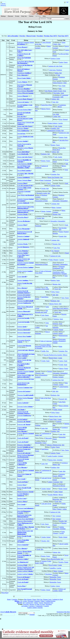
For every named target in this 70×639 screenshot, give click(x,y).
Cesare (21, 276)
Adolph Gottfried (25, 571)
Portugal (55, 79)
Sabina (57, 73)
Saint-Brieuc (44, 297)
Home (9, 599)
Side (58, 75)
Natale (21, 358)
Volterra (53, 152)
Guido (22, 154)
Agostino (23, 203)
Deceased (30, 601)
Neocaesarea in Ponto (41, 200)
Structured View (48, 602)
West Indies (56, 93)
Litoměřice (53, 568)
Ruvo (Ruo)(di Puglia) (53, 559)
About (8, 612)
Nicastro (61, 521)
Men (25, 599)
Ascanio (22, 141)
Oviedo (43, 361)
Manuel (24, 57)
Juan (23, 166)
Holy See (24, 16)
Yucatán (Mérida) (53, 494)
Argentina (59, 460)
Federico (22, 501)
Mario (22, 288)
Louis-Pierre (25, 62)
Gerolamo (22, 565)
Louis (25, 185)
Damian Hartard (25, 207)
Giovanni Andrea (25, 406)
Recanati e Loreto (42, 193)
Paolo (22, 431)
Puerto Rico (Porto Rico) (59, 148)
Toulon (61, 62)
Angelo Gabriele (24, 271)
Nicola (24, 170)
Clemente (24, 387)
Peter (21, 479)
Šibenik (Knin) (53, 358)
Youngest (37, 601)
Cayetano (25, 136)
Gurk (55, 126)
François (23, 453)
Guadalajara (62, 105)
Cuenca (67, 50)
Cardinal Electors (50, 601)
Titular (36, 602)
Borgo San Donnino (54, 177)
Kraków (61, 562)
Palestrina (55, 327)
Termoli (61, 236)
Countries (14, 599)
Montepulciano (63, 335)
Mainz (49, 46)
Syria (64, 91)
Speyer (67, 46)
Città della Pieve (63, 140)
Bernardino (22, 217)
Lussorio (24, 99)
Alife (53, 295)
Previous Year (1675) (50, 36)
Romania (64, 273)
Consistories (39, 606)
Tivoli (56, 289)
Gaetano (23, 177)
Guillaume (24, 368)
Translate (32, 614)
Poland (67, 253)
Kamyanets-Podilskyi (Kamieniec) (59, 340)
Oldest (42, 601)
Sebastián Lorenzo (25, 148)
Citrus (47, 323)
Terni (65, 276)
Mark (24, 589)
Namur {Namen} (64, 231)
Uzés (42, 315)
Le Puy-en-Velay (64, 54)
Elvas (60, 119)
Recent (32, 604)
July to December (12, 36)
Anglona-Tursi (56, 380)
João (21, 133)
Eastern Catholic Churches (35, 607)
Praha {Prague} (54, 259)
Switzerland (47, 180)
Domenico (23, 236)
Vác (52, 251)
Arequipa (53, 174)
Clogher (43, 488)
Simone (24, 283)
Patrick (24, 488)
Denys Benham (25, 91)
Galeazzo (23, 311)
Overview (22, 36)
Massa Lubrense (63, 406)
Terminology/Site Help (63, 612)
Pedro (22, 75)
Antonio (24, 65)
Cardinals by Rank (57, 599)
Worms (43, 211)
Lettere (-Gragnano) (53, 482)
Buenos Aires (52, 460)
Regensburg (43, 375)
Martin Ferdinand (25, 456)
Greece (58, 586)
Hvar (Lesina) (53, 565)
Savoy (49, 183)
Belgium (55, 233)
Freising (55, 377)
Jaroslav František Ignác (25, 568)
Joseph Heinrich (23, 383)
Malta (60, 346)
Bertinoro (44, 154)
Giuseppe (22, 183)
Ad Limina (24, 606)
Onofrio (22, 482)
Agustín (22, 280)
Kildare (43, 590)
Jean (25, 447)
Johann (22, 47)
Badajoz (53, 280)
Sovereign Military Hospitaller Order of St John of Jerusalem (43, 346)
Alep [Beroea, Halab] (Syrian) (53, 91)
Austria (60, 126)
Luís (23, 494)
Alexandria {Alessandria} (60, 200)
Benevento (56, 499)
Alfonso (25, 93)
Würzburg (44, 195)
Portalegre (62, 77)
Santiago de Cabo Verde (55, 66)
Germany (38, 48)
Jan (22, 562)
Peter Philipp (25, 195)
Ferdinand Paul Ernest (24, 232)
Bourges (64, 314)
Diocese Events (31, 36)
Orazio (23, 152)
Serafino (21, 498)
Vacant (41, 602)
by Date (37, 604)
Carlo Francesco (24, 164)
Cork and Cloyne (46, 478)
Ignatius (21, 586)
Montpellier (62, 437)
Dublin (64, 478)
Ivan (22, 419)
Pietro (21, 116)
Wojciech (23, 329)
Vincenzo (22, 253)
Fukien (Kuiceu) (57, 82)
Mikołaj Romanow (25, 491)
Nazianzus (38, 226)
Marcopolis (48, 438)
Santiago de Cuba (55, 256)
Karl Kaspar (24, 515)
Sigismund (25, 508)
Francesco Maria (24, 521)
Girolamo (22, 214)
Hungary (56, 251)
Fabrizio (21, 326)
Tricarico (43, 541)
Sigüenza (56, 319)
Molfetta (66, 423)
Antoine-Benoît (23, 291)
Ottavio (22, 544)
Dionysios (23, 88)
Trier (53, 516)
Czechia (60, 123)
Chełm (56, 491)
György (22, 251)
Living (25, 601)
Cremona (53, 203)
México (59, 106)
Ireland (60, 409)
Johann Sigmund (25, 376)
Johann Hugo (25, 519)
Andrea (22, 403)
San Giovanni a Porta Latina (42, 288)
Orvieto (43, 188)
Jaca (60, 85)
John (21, 409)
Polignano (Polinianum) (59, 267)
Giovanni (24, 303)
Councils (46, 606)
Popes (34, 599)
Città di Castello (63, 544)
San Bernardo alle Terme (41, 311)
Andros (53, 586)
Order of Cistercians (46, 341)
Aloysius (23, 221)
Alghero (53, 99)
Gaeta (43, 428)
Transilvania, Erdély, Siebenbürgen (59, 272)
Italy (59, 44)
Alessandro (23, 191)
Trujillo (43, 351)
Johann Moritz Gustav (25, 532)
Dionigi (23, 228)
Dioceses (10, 16)
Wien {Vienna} (57, 509)
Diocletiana (48, 574)
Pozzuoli (61, 399)
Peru (58, 174)
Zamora (61, 137)
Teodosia (58, 421)
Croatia (60, 358)
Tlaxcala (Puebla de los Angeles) (52, 355)
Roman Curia (47, 599)
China (65, 82)
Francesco (22, 128)
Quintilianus (24, 73)
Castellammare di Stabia (54, 130)
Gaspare (24, 345)
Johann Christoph (24, 180)
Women (29, 599)
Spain (54, 51)
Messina (55, 284)
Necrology (40, 36)
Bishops (3, 16)
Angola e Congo (55, 58)
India (61, 97)
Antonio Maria (24, 336)
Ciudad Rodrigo (63, 386)
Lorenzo (25, 433)
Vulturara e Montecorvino (53, 445)
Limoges (53, 185)
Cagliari (55, 116)
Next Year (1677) (63, 36)
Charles (22, 82)
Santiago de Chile (55, 512)
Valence (61, 368)
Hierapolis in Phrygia (59, 485)
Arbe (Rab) (62, 402)
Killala (55, 409)
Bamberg (61, 195)
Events (17, 16)
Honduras (59, 70)
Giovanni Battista (24, 109)
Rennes (53, 145)
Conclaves (32, 606)
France (55, 55)
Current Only (29, 602)
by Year (42, 604)
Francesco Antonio (25, 379)
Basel (41, 180)
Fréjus (53, 292)
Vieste (66, 169)
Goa (54, 114)
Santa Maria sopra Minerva (60, 308)
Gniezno (55, 329)
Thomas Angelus (25, 398)
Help (44, 16)
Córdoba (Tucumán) (58, 527)
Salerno (55, 552)
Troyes (66, 160)
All (21, 601)
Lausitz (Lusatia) (52, 456)
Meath (61, 488)
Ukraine (55, 342)
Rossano (55, 214)
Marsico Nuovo (45, 109)
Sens (63, 298)
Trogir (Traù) (53, 419)
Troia (53, 102)
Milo (60, 88)
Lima (55, 248)
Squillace (53, 128)
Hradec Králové (52, 123)
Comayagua (52, 70)
